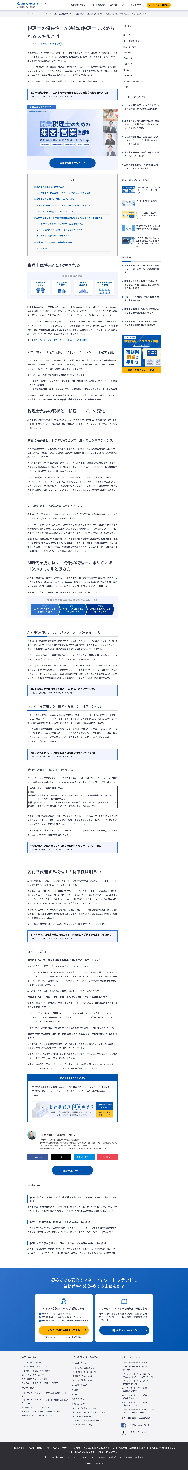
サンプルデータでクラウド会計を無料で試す (40, 1383)
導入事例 (113, 5)
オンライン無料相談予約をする (64, 1330)
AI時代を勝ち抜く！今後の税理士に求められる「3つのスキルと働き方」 (69, 217)
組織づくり (127, 64)
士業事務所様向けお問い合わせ (34, 1366)
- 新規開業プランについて (82, 1376)
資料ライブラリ (137, 5)
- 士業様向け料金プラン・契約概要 (86, 1420)
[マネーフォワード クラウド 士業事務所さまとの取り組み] (31, 5)
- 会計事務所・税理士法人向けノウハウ (87, 1408)
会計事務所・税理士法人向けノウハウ (89, 14)
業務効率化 (127, 58)
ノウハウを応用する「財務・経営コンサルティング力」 (61, 230)
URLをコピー (107, 1157)
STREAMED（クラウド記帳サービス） (37, 1415)
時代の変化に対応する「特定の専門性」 (54, 236)
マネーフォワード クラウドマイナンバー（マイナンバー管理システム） (137, 1411)
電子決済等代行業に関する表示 (162, 1448)
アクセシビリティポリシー (108, 1452)
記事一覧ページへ (72, 1170)
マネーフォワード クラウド (39, 14)
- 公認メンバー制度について (83, 1368)
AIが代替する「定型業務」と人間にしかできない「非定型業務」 (64, 193)
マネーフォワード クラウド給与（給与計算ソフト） (134, 1396)
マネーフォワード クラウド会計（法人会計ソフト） (134, 1368)
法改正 (126, 69)
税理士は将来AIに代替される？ (50, 186)
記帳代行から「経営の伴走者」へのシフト (55, 211)
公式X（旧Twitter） (139, 1432)
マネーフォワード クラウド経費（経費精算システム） (134, 1389)
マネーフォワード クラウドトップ (135, 1362)
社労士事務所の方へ (98, 5)
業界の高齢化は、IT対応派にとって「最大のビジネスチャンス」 (64, 205)
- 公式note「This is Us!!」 (82, 1424)
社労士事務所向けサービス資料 (34, 1379)
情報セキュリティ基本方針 (57, 1448)
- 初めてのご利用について (82, 1380)
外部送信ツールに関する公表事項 (132, 1448)
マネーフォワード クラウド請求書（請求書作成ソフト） (135, 1382)
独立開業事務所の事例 (132, 41)
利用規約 (76, 1448)
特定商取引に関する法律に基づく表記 (99, 1448)
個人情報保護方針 (35, 1448)
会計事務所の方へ (77, 5)
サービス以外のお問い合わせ (82, 1452)
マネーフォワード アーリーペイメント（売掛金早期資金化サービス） (45, 1401)
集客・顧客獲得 (129, 46)
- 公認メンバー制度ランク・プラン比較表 (88, 1412)
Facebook (38, 1157)
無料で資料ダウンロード (72, 163)
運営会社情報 (18, 1448)
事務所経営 (127, 52)
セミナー (124, 5)
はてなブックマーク (84, 1157)
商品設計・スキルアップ (133, 81)
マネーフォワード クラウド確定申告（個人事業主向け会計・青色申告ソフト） (138, 1375)
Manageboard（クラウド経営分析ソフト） (39, 1407)
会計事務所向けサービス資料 (33, 1375)
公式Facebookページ (140, 1424)
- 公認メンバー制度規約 (81, 1416)
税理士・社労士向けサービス (63, 14)
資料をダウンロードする (124, 1330)
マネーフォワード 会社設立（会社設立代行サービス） (43, 1411)
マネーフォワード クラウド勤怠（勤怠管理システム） (134, 1404)
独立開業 (127, 35)
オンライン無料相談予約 (159, 5)
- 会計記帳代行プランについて (84, 1372)
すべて (126, 87)
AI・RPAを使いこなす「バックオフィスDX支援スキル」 (61, 223)
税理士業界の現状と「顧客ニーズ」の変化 (55, 199)
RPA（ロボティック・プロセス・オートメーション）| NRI (60, 339)
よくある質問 (42, 248)
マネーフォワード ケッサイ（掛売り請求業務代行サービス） (44, 1394)
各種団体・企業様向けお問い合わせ (36, 1370)
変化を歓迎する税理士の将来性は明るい (54, 242)
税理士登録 (127, 75)
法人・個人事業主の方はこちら (135, 1418)
